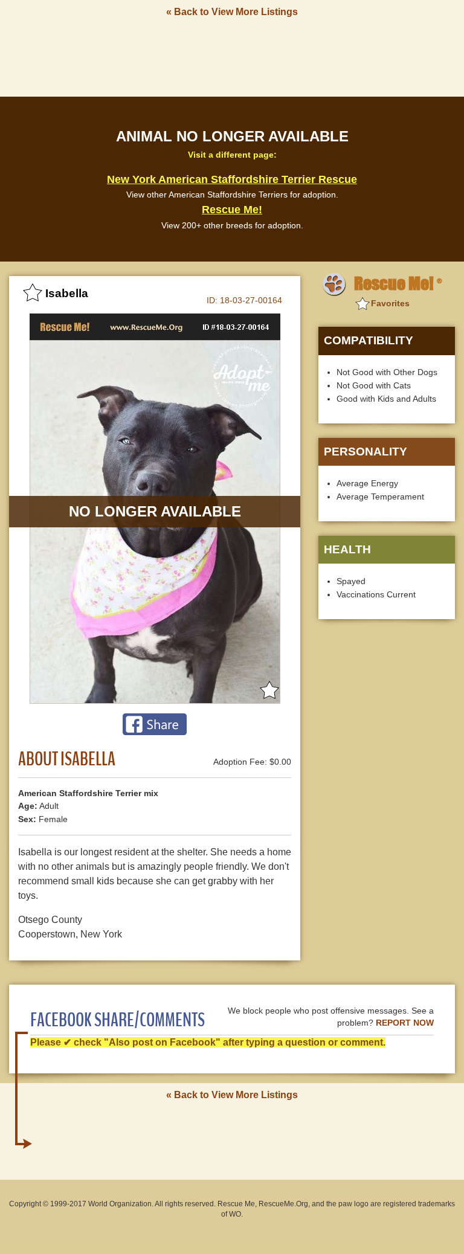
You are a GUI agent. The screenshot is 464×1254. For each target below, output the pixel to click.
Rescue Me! (232, 210)
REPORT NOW (405, 1022)
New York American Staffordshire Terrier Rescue (232, 179)
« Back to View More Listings (232, 12)
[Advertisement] (232, 56)
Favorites (390, 303)
